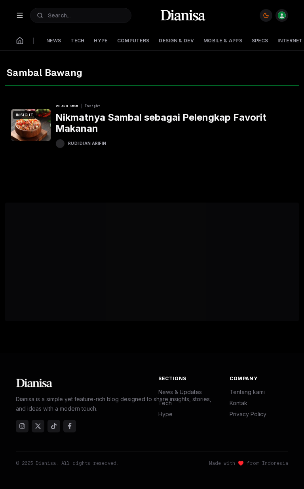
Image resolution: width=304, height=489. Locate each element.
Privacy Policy (248, 414)
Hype (165, 414)
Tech (165, 403)
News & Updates (180, 392)
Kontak (238, 403)
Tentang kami (247, 392)
